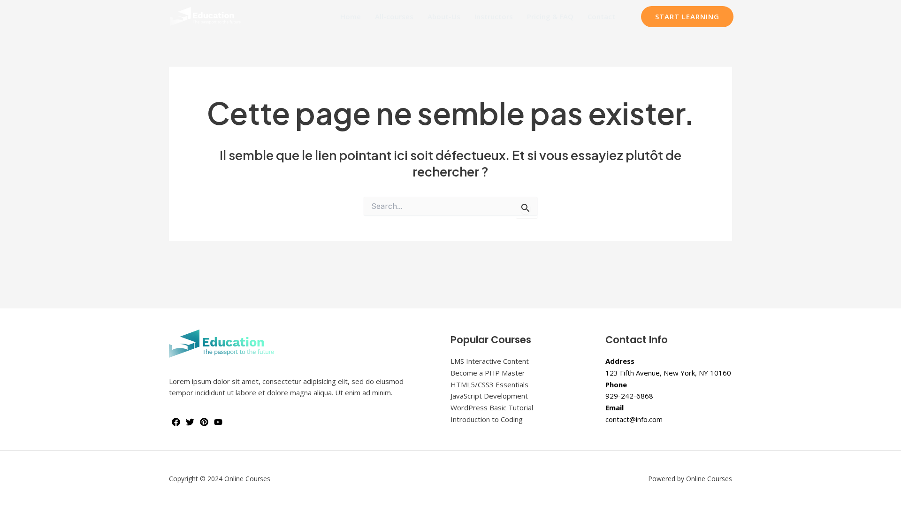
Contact (601, 16)
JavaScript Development (489, 395)
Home (350, 16)
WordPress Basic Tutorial (491, 407)
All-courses (394, 16)
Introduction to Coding (486, 419)
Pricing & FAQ (550, 16)
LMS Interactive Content (489, 361)
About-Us (444, 16)
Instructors (493, 16)
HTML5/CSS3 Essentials (489, 384)
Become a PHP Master (487, 372)
